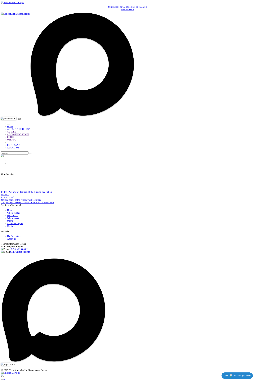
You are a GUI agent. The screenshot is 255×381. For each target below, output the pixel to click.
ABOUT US (13, 147)
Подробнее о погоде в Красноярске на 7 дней (127, 7)
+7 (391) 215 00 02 (18, 249)
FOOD (10, 137)
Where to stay (13, 213)
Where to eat (13, 218)
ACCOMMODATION (18, 134)
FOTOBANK (13, 145)
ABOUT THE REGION (19, 129)
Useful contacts (14, 236)
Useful (10, 221)
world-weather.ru (127, 10)
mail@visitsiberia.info (20, 252)
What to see (12, 215)
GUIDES (11, 131)
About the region (15, 223)
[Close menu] (8, 124)
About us (11, 239)
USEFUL (11, 139)
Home (10, 126)
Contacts (11, 226)
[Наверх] (2, 379)
